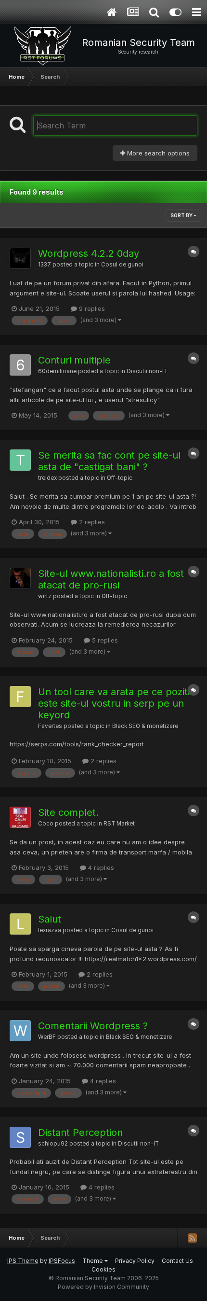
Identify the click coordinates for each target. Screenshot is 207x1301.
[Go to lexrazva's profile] (20, 924)
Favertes (50, 726)
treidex (47, 478)
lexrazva (49, 930)
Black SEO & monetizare (145, 726)
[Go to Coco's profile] (20, 817)
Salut (49, 919)
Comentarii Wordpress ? (93, 1026)
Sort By (182, 215)
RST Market (119, 823)
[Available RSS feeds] (192, 1238)
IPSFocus (62, 1260)
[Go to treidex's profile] (20, 460)
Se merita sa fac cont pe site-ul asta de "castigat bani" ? (109, 461)
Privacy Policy (135, 1260)
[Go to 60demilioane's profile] (20, 365)
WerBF (47, 1037)
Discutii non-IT (147, 371)
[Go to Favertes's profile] (20, 696)
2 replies (91, 522)
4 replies (100, 867)
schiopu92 (53, 1143)
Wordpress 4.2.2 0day (88, 253)
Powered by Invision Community (103, 1286)
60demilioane (57, 371)
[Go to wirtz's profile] (20, 578)
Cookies (103, 1269)
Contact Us (177, 1260)
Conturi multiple (74, 360)
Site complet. (68, 812)
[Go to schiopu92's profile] (20, 1137)
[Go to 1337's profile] (20, 258)
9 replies (91, 308)
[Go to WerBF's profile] (20, 1030)
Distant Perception (80, 1132)
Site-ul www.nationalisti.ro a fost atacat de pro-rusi (111, 579)
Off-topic (119, 478)
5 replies (104, 640)
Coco (45, 823)
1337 (44, 264)
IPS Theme (23, 1260)
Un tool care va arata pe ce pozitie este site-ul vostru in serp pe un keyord (116, 703)
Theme (93, 1260)
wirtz (45, 596)
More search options (157, 153)
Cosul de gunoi (122, 264)
